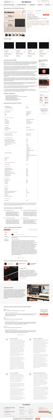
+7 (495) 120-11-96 (44, 110)
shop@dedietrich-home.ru (43, 408)
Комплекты (40, 4)
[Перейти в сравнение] (42, 2)
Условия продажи (31, 416)
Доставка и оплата (22, 409)
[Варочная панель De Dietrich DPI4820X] (21, 45)
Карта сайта (40, 416)
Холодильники (32, 4)
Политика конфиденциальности (23, 416)
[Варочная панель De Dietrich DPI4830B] (44, 45)
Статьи (30, 410)
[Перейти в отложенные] (39, 2)
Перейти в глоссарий (22, 278)
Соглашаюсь (37, 418)
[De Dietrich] (26, 2)
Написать (43, 113)
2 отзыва (18, 229)
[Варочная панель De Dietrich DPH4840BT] (32, 45)
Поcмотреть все (44, 316)
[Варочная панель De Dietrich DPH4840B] (9, 45)
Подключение (21, 410)
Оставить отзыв (7, 229)
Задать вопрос (44, 314)
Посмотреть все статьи (44, 91)
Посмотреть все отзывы (33, 229)
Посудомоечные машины (21, 4)
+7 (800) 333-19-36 (7, 2)
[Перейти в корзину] (45, 2)
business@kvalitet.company (43, 410)
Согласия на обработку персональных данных (26, 419)
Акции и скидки (31, 409)
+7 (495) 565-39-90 (7, 1)
